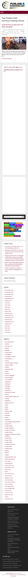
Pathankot (7, 415)
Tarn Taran (7, 461)
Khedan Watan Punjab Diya (12, 396)
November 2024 (9, 294)
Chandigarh (8, 354)
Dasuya (7, 360)
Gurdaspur (7, 384)
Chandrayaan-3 (9, 358)
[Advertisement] (14, 195)
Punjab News (8, 438)
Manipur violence (9, 402)
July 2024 (7, 302)
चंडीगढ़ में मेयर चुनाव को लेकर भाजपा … (13, 548)
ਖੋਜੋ (23, 216)
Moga (6, 407)
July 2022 (7, 330)
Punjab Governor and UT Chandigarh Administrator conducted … (14, 540)
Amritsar (7, 344)
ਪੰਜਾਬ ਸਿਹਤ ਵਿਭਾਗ (9, 480)
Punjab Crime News (10, 430)
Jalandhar (7, 388)
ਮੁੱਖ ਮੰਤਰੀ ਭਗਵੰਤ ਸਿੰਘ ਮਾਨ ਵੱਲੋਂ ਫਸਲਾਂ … (10, 567)
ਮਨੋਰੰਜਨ (6, 497)
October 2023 (8, 319)
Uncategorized (9, 463)
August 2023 (8, 323)
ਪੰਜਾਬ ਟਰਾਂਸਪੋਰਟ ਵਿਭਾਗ (10, 482)
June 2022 (7, 332)
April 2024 (7, 309)
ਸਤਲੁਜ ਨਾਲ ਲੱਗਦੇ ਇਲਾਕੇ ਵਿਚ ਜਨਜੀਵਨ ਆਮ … (12, 561)
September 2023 (9, 321)
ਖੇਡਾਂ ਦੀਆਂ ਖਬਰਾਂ (8, 476)
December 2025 (9, 290)
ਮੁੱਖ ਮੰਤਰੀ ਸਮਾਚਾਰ (9, 499)
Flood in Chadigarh (9, 375)
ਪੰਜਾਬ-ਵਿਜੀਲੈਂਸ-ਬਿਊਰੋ (9, 488)
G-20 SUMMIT (8, 379)
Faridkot (7, 367)
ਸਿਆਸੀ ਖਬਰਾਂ (8, 469)
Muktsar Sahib (8, 411)
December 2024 (9, 292)
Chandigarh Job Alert (10, 356)
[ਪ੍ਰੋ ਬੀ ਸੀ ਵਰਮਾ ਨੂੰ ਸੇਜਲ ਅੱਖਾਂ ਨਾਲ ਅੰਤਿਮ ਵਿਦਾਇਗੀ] (14, 43)
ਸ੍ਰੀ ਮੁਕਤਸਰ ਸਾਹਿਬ (9, 473)
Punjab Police (8, 440)
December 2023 (9, 315)
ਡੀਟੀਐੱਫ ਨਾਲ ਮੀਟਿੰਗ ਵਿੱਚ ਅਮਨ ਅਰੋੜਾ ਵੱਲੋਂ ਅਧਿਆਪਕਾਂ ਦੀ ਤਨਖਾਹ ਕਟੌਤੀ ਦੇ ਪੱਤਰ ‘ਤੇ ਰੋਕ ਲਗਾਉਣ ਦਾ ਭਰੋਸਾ (14, 252)
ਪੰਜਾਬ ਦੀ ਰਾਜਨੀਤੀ (9, 484)
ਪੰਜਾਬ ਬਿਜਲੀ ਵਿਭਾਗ (9, 486)
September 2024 (9, 298)
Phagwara (7, 419)
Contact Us (13, 576)
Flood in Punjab (9, 377)
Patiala (6, 417)
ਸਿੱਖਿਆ (6, 471)
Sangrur (7, 455)
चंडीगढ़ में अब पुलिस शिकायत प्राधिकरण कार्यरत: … (13, 551)
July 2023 (7, 326)
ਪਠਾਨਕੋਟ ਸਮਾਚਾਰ (9, 492)
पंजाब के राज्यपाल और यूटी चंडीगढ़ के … (13, 544)
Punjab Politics (8, 442)
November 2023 (9, 317)
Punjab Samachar (10, 573)
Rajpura (7, 450)
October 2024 (8, 296)
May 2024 (7, 307)
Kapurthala (7, 390)
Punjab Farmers (9, 432)
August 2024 (8, 300)
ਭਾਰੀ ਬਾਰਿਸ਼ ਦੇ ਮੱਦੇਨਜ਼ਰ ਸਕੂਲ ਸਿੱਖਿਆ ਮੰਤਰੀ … (12, 565)
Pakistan (7, 413)
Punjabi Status (8, 448)
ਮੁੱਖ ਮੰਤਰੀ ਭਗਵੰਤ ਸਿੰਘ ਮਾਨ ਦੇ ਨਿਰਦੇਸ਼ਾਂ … (10, 559)
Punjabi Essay (8, 446)
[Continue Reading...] (7, 58)
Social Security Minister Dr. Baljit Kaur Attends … (13, 518)
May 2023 (7, 328)
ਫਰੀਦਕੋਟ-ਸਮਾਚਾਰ (9, 494)
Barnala (7, 348)
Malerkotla (7, 400)
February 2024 (8, 313)
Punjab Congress (9, 428)
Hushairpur (7, 386)
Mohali (6, 409)
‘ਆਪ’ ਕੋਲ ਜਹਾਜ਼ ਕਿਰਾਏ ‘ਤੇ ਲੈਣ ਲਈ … (10, 563)
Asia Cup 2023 (8, 346)
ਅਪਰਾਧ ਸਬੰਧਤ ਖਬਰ (9, 465)
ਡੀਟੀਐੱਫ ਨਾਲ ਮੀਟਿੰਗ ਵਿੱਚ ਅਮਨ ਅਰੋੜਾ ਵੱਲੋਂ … (13, 514)
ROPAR (7, 452)
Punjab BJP (8, 424)
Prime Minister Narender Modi (12, 421)
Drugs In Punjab (9, 365)
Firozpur (7, 373)
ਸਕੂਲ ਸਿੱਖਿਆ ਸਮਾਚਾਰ (10, 467)
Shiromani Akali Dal (10, 459)
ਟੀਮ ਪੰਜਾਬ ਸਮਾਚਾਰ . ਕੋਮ (13, 574)
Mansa (6, 405)
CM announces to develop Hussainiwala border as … (13, 526)
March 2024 (8, 311)
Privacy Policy (22, 574)
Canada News (8, 352)
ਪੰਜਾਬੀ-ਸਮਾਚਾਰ (16, 33)
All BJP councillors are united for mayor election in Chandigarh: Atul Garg (13, 269)
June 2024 (7, 305)
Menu (2, 12)
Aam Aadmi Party (9, 342)
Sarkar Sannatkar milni (10, 457)
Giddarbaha (8, 381)
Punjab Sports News (10, 444)
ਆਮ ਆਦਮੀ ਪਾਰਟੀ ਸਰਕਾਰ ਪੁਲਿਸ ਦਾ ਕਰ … (13, 510)
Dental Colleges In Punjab (11, 363)
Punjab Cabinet (9, 426)
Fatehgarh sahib (9, 369)
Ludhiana (7, 398)
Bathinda (7, 350)
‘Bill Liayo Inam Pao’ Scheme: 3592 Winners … (14, 521)
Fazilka (6, 371)
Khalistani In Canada (10, 392)
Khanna (7, 394)
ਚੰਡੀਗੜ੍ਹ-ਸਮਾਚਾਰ (9, 33)
